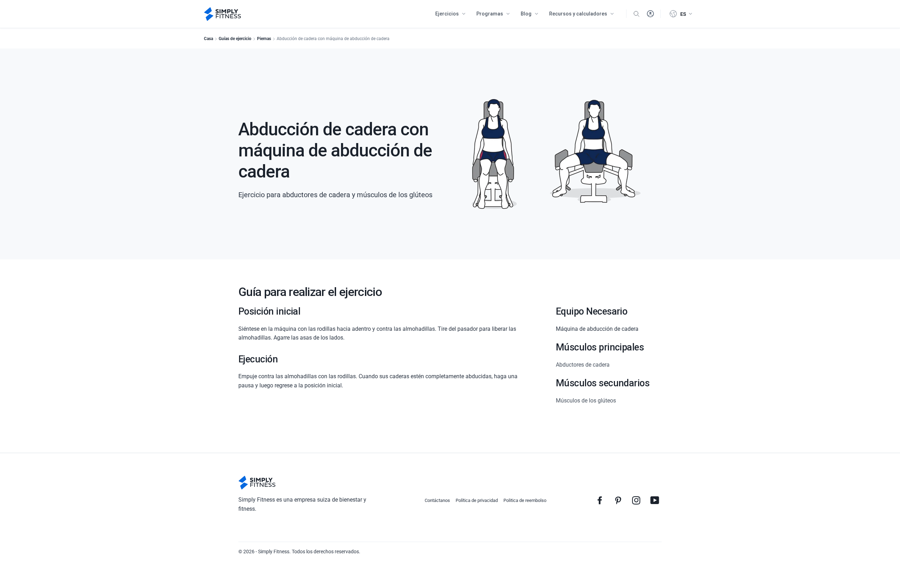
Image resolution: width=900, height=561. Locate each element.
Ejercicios (447, 14)
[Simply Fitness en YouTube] (655, 500)
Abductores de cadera (583, 364)
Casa (208, 38)
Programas (489, 14)
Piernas (264, 38)
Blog (526, 14)
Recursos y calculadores (578, 14)
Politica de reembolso (524, 500)
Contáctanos (437, 500)
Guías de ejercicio (235, 38)
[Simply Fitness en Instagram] (636, 500)
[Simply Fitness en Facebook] (600, 500)
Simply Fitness (273, 551)
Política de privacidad (477, 500)
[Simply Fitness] (257, 483)
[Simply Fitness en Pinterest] (618, 500)
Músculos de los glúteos (586, 400)
